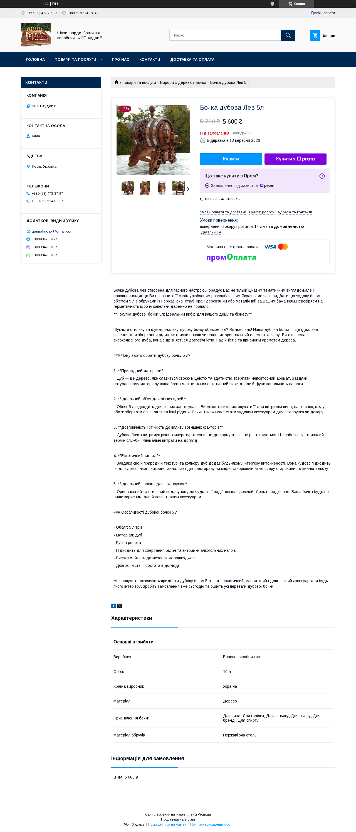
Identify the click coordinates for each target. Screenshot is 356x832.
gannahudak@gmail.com (52, 231)
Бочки (201, 82)
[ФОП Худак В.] (36, 45)
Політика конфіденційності (211, 824)
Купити (231, 159)
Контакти (149, 59)
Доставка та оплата (192, 59)
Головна (35, 59)
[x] (119, 606)
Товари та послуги (75, 59)
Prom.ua (204, 814)
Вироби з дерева (176, 82)
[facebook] (113, 606)
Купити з (285, 159)
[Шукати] (288, 35)
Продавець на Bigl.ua (178, 819)
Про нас (120, 59)
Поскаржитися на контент (168, 824)
